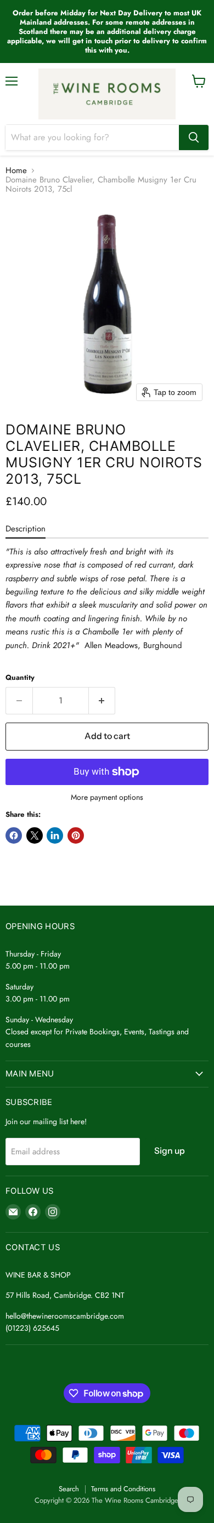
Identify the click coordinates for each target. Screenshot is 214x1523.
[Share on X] (34, 835)
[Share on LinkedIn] (55, 835)
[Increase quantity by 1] (102, 700)
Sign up (169, 1151)
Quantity (20, 677)
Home (16, 170)
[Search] (194, 137)
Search (69, 1489)
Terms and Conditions (123, 1489)
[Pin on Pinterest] (75, 835)
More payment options (107, 797)
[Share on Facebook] (13, 835)
